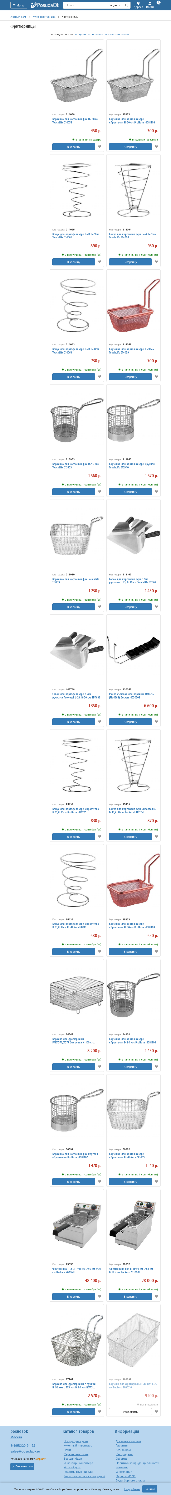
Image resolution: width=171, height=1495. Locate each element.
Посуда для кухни (76, 1441)
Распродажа (124, 1454)
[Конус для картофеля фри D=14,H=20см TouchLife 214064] (133, 190)
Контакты (122, 1467)
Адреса (138, 7)
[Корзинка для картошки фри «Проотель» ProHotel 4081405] (133, 1110)
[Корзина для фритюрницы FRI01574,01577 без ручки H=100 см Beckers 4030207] (77, 995)
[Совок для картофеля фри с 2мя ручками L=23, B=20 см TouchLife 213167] (133, 535)
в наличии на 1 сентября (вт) (83, 254)
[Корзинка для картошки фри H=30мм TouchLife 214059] (133, 305)
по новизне (95, 34)
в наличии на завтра (88, 139)
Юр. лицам (123, 1450)
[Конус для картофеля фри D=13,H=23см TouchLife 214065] (77, 190)
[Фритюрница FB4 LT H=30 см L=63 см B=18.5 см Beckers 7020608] (133, 1225)
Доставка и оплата (128, 1441)
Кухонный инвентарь (78, 1445)
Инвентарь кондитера (78, 1463)
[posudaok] (45, 5)
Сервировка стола (76, 1454)
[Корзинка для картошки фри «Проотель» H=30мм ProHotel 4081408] (133, 75)
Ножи (67, 1450)
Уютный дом (72, 1467)
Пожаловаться (24, 1466)
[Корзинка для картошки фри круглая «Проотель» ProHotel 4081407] (77, 1110)
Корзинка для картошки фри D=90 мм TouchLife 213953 (75, 465)
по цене (80, 34)
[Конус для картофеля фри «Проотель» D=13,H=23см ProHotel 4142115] (77, 765)
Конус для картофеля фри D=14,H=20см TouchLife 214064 (132, 235)
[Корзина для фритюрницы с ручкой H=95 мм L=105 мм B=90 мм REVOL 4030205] (77, 1340)
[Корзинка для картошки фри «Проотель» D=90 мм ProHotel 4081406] (133, 995)
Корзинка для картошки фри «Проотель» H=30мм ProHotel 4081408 (132, 120)
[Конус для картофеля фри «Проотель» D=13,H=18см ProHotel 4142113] (77, 880)
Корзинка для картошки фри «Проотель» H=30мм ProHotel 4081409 (132, 925)
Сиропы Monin (126, 1476)
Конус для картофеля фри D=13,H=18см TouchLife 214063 (75, 350)
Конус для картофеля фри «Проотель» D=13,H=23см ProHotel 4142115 (75, 810)
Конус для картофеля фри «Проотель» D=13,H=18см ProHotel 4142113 (75, 925)
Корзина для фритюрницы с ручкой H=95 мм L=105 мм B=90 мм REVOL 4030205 (74, 1387)
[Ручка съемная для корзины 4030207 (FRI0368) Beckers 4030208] (133, 650)
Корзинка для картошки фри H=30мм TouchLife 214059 (131, 350)
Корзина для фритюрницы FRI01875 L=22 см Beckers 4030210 (133, 1385)
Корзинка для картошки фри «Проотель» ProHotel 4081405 (127, 1155)
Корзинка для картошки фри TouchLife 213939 (75, 580)
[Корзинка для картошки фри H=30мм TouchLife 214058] (77, 75)
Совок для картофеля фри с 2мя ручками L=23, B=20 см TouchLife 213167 (132, 580)
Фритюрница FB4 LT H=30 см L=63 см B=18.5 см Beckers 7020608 (131, 1270)
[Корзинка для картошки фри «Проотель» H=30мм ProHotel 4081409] (133, 880)
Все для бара (73, 1458)
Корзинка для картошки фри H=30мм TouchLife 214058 (75, 120)
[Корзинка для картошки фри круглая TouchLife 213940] (133, 420)
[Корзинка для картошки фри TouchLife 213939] (77, 535)
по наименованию (117, 34)
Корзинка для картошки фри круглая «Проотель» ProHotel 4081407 (75, 1155)
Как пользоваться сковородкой (84, 1476)
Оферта (121, 1458)
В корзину (73, 146)
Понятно (150, 1489)
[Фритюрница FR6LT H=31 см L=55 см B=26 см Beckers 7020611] (77, 1225)
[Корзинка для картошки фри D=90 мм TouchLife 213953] (77, 420)
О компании (124, 1471)
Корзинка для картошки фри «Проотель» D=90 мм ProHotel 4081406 (132, 1040)
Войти (150, 7)
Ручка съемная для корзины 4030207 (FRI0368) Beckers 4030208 (131, 695)
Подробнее (132, 1489)
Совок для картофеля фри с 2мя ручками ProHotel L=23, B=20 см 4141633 (76, 695)
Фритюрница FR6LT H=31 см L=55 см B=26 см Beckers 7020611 (76, 1270)
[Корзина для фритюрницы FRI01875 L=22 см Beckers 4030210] (133, 1340)
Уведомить (130, 1411)
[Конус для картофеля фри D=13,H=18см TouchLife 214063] (77, 305)
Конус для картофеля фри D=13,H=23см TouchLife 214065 (75, 235)
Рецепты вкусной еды (78, 1471)
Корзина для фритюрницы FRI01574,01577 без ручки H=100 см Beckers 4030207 (72, 1042)
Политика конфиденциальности (137, 1463)
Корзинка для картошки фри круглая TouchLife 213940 (132, 465)
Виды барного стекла (130, 1480)
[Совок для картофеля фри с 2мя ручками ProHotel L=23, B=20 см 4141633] (77, 650)
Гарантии (122, 1445)
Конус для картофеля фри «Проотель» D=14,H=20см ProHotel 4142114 (132, 810)
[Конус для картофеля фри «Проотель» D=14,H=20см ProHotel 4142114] (133, 765)
